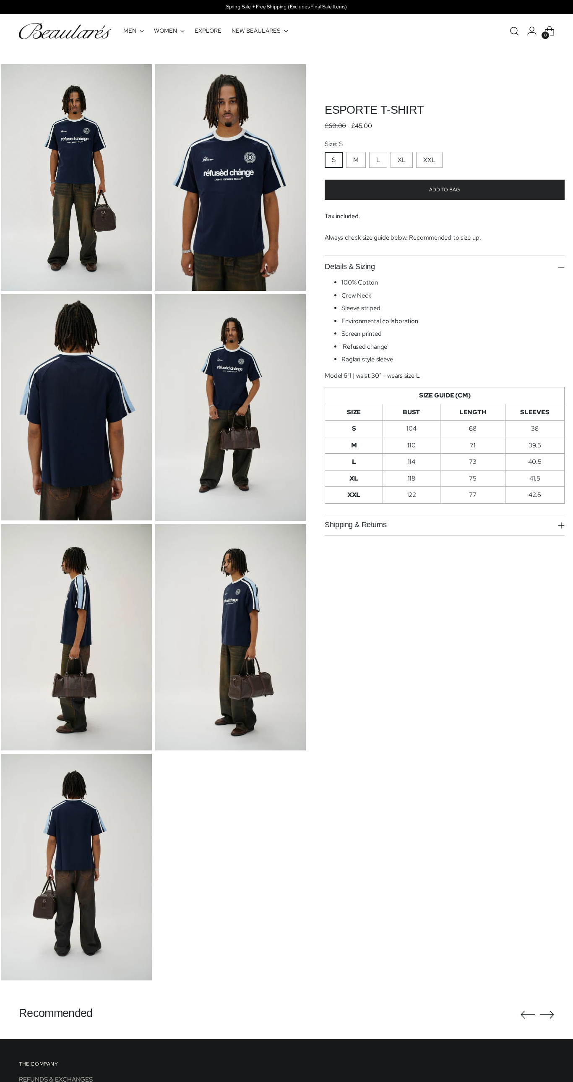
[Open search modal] (514, 31)
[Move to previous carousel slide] (528, 1015)
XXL (429, 160)
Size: (333, 144)
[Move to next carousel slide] (547, 1014)
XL (402, 160)
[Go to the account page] (532, 31)
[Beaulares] (65, 31)
